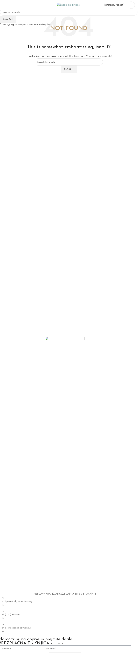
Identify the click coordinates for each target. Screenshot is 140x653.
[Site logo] (69, 5)
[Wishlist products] (10, 5)
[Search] (4, 5)
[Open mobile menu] (131, 5)
